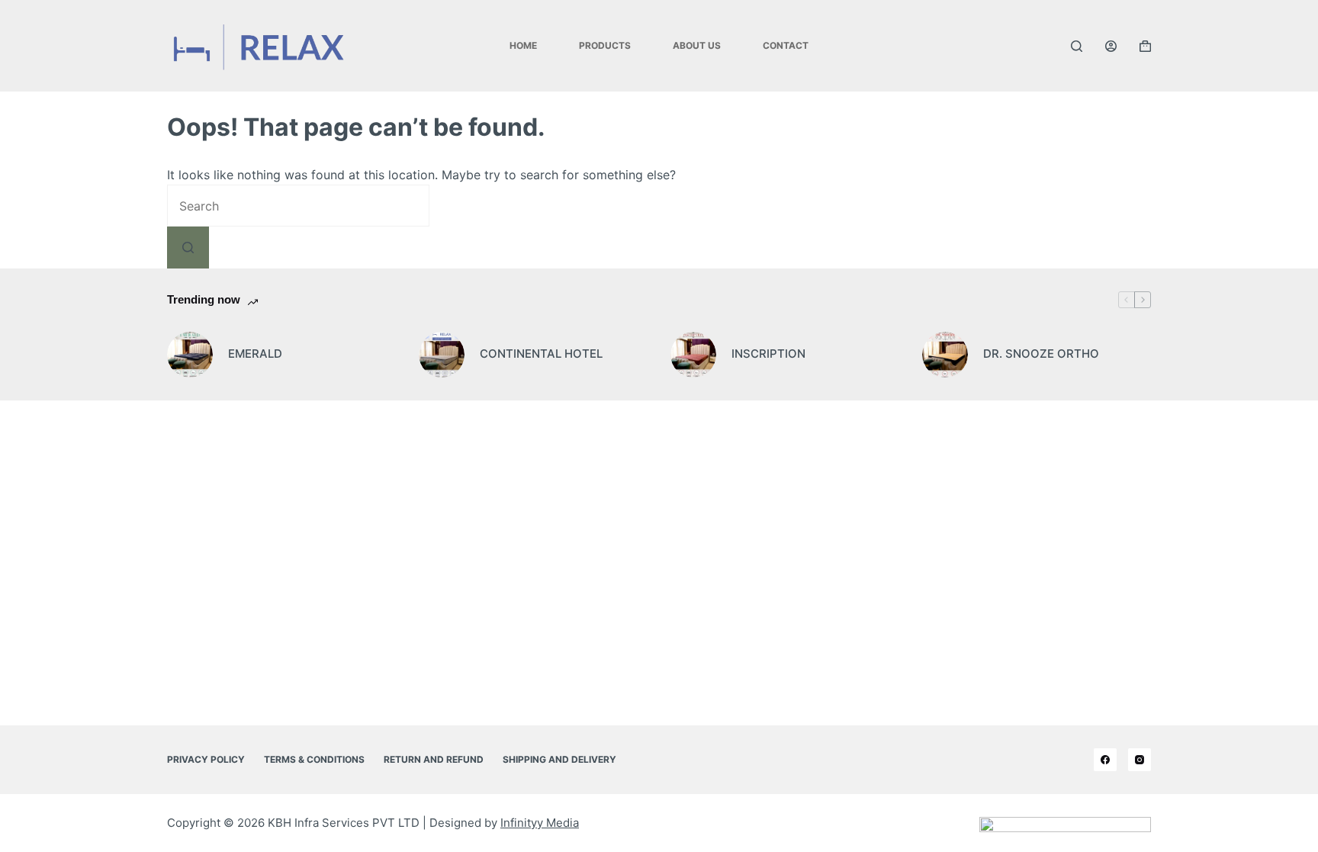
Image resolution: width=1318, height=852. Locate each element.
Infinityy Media (539, 822)
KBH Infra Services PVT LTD (344, 822)
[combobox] (298, 206)
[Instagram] (1139, 759)
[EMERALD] (190, 355)
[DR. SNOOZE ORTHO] (945, 355)
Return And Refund (434, 759)
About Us (697, 45)
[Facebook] (1105, 759)
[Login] (1111, 46)
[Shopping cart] (1145, 46)
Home (523, 45)
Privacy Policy (206, 759)
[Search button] (188, 247)
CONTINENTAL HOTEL (541, 353)
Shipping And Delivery (559, 759)
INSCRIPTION (768, 353)
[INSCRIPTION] (693, 355)
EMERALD (255, 353)
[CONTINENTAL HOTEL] (442, 355)
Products (605, 45)
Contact (785, 45)
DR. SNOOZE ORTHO (1041, 353)
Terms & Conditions (314, 759)
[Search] (1076, 46)
